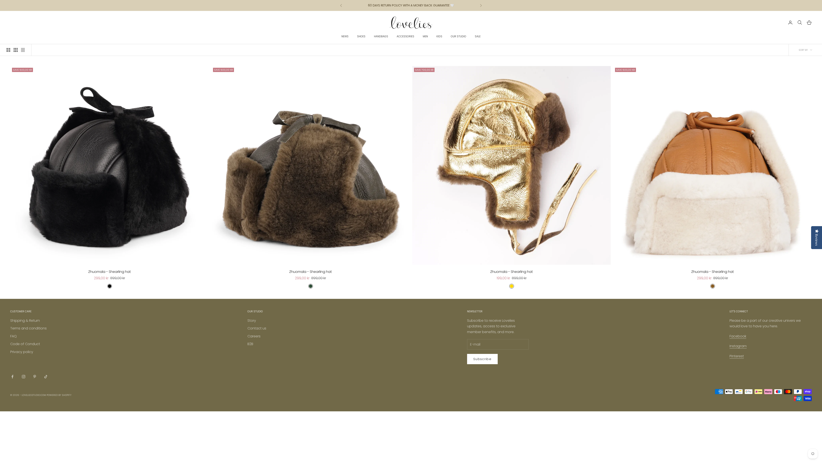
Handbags (381, 36)
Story (251, 320)
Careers (254, 336)
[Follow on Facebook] (12, 376)
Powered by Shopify (59, 395)
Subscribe (482, 359)
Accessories (405, 36)
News (344, 36)
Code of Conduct (25, 343)
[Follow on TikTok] (46, 376)
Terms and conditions (28, 328)
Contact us (256, 328)
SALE (478, 36)
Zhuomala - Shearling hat (109, 271)
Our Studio (458, 36)
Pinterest (737, 356)
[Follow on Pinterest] (35, 376)
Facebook (738, 336)
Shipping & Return (25, 320)
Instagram (738, 346)
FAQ (13, 336)
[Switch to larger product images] (8, 50)
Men (425, 36)
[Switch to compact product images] (23, 50)
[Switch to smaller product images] (16, 50)
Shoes (361, 36)
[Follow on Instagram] (23, 376)
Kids (439, 36)
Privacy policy (21, 351)
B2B (250, 343)
